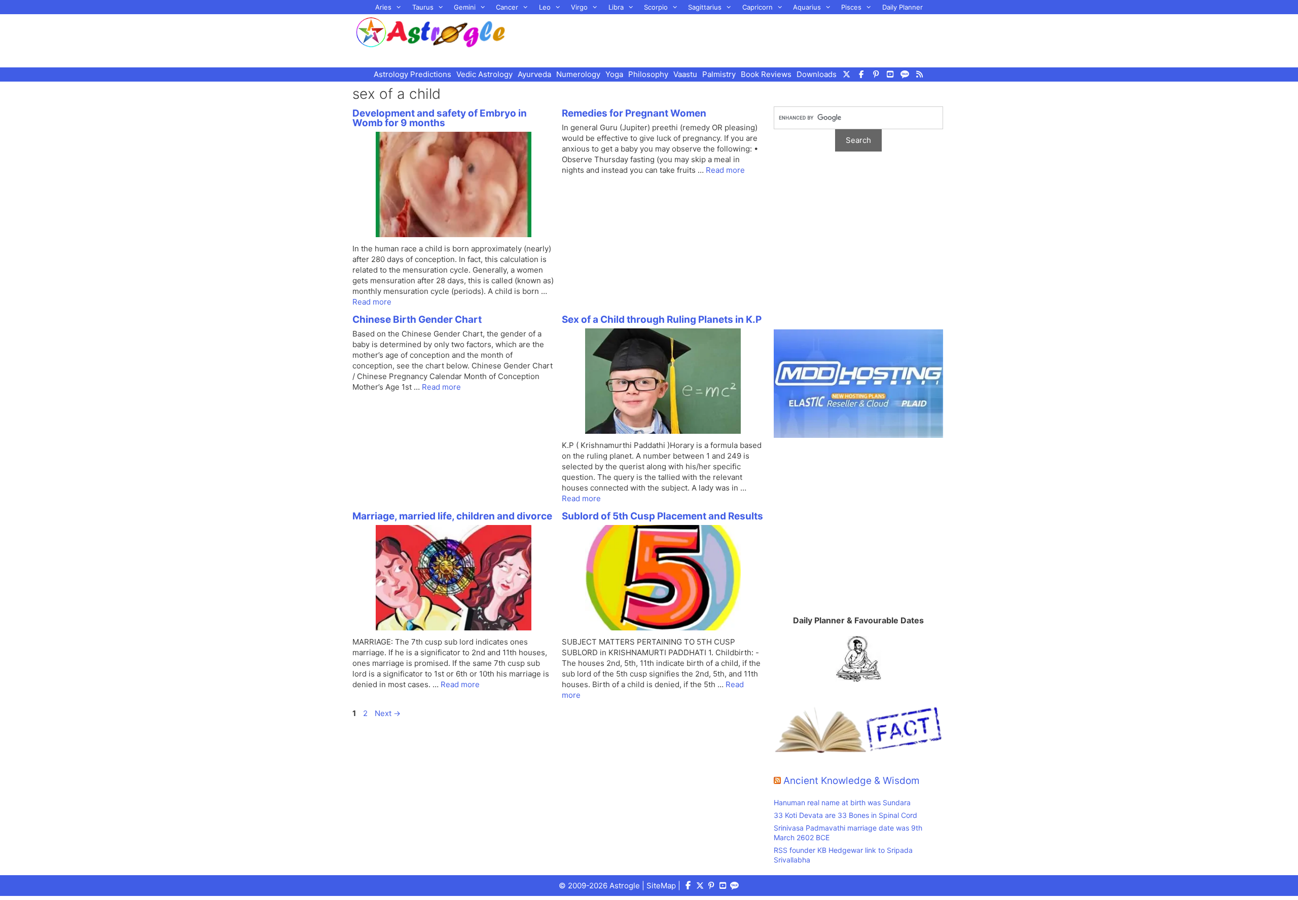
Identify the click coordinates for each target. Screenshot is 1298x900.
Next (388, 713)
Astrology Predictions (412, 74)
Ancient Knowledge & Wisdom (851, 780)
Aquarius (807, 7)
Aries (383, 7)
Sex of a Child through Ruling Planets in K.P (662, 319)
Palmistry (719, 74)
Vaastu (685, 74)
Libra (616, 7)
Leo (545, 7)
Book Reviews (766, 74)
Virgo (579, 7)
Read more (371, 302)
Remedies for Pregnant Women (634, 113)
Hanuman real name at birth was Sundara (842, 802)
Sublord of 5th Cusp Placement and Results (662, 516)
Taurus (423, 7)
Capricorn (757, 7)
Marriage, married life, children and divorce (452, 516)
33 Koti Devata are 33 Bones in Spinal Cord (845, 815)
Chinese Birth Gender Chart (417, 319)
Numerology (578, 74)
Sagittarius (705, 7)
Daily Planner (902, 7)
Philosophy (648, 74)
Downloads (817, 74)
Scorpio (656, 7)
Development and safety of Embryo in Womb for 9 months (439, 118)
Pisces (851, 7)
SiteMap (661, 885)
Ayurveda (534, 74)
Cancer (507, 7)
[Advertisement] (738, 39)
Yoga (614, 74)
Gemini (465, 7)
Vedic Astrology (484, 74)
